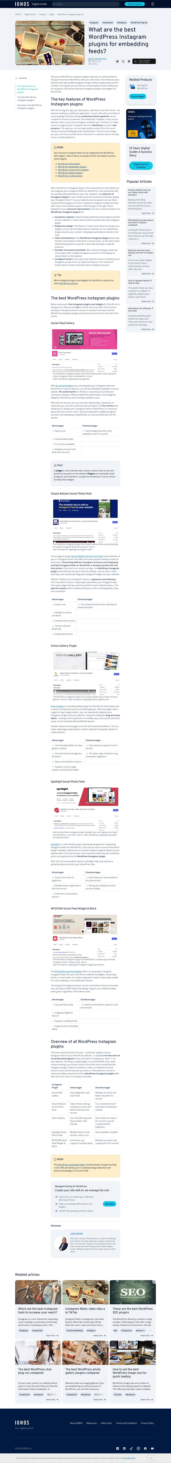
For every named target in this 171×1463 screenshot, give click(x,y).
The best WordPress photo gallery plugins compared (83, 1371)
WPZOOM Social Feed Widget (68, 971)
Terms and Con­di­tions (126, 1423)
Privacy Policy (147, 1423)
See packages (137, 96)
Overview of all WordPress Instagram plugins (29, 107)
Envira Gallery (57, 706)
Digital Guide (30, 14)
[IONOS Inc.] (32, 1423)
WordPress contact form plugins (73, 169)
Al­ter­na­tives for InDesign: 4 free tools (140, 310)
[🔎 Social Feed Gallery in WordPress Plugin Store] (85, 350)
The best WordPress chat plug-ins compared (35, 1371)
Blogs (51, 14)
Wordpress (121, 22)
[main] (85, 668)
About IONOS (76, 1423)
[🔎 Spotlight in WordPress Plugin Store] (85, 809)
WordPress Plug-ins (139, 22)
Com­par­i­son (108, 22)
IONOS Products (135, 4)
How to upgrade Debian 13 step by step (140, 282)
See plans (109, 1203)
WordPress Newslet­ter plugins (72, 166)
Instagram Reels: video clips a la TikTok (85, 1311)
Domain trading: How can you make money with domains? (139, 192)
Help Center (106, 1423)
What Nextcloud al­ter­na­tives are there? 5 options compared (140, 222)
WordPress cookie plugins (70, 175)
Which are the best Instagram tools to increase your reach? (38, 1311)
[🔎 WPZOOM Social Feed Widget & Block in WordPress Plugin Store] (85, 936)
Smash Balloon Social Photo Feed (87, 556)
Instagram (94, 22)
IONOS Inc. (27, 1448)
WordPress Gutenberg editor (72, 1164)
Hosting (42, 14)
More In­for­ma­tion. (129, 1458)
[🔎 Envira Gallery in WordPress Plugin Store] (85, 673)
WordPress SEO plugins (69, 163)
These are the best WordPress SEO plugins (133, 1311)
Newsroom (92, 1423)
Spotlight (55, 844)
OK (151, 1458)
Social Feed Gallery (64, 385)
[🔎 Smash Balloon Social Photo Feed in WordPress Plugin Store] (85, 521)
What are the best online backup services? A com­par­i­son (141, 253)
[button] (141, 124)
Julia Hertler (76, 1234)
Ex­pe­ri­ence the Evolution (141, 166)
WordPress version (69, 283)
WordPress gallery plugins (70, 172)
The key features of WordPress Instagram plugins (27, 89)
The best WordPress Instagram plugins (27, 99)
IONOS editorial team (97, 58)
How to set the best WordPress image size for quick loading (129, 1373)
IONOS (18, 14)
